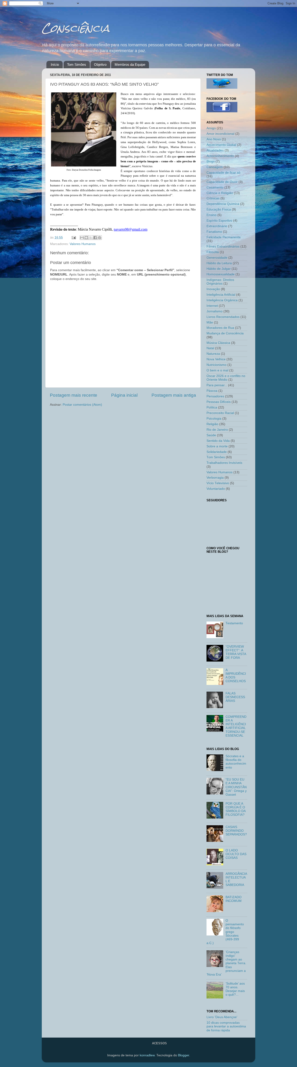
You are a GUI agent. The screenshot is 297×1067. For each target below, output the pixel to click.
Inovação (213, 289)
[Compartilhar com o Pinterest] (99, 237)
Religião (212, 424)
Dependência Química (223, 204)
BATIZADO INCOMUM (234, 899)
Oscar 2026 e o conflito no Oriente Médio (226, 377)
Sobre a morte (217, 446)
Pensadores (215, 396)
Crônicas (213, 198)
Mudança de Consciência (225, 333)
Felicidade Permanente (224, 237)
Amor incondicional (220, 133)
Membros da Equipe (130, 64)
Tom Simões (76, 64)
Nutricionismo (216, 365)
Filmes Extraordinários (223, 246)
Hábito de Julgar (219, 268)
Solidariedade (217, 452)
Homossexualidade (221, 274)
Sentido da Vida (218, 440)
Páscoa (212, 390)
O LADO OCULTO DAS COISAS (236, 854)
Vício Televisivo (218, 483)
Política (212, 407)
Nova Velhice (216, 359)
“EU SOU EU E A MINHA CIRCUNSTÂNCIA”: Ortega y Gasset (236, 787)
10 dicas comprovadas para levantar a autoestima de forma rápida (226, 1026)
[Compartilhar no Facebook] (95, 237)
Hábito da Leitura (219, 263)
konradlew (147, 1055)
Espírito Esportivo (219, 220)
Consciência (76, 28)
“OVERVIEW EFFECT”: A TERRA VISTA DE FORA (236, 652)
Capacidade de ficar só (223, 172)
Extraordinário (217, 226)
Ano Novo (214, 139)
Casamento (215, 187)
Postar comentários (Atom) (82, 404)
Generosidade (217, 257)
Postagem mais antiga (174, 395)
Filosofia (213, 252)
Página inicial (124, 395)
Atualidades (215, 150)
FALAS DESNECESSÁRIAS (235, 697)
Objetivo (100, 64)
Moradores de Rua (220, 328)
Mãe (210, 322)
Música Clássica (218, 343)
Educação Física (219, 209)
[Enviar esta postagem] (73, 237)
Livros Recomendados (223, 317)
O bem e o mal (217, 370)
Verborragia (215, 477)
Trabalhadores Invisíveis (224, 462)
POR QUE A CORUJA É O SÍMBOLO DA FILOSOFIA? (235, 809)
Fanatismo (214, 231)
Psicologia (214, 418)
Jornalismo (215, 311)
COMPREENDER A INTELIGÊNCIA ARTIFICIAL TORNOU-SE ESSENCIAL (236, 726)
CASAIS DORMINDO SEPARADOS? (236, 830)
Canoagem (215, 167)
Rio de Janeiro (217, 429)
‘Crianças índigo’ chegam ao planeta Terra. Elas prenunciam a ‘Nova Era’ (226, 963)
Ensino (211, 215)
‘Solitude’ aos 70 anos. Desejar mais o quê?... (235, 989)
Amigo (211, 128)
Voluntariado (216, 488)
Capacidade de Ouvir (222, 182)
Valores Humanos (83, 244)
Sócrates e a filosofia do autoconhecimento (236, 761)
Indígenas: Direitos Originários (220, 281)
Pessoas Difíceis (219, 402)
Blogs (211, 161)
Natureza (213, 353)
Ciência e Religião (220, 193)
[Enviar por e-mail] (82, 237)
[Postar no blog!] (86, 237)
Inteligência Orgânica (222, 300)
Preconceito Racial (220, 413)
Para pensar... (217, 385)
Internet (212, 306)
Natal (210, 348)
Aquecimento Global (221, 145)
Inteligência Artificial (221, 294)
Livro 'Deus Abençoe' (222, 1017)
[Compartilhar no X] (90, 237)
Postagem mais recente (73, 395)
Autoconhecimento (220, 156)
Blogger (183, 1055)
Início (55, 64)
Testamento (234, 623)
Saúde (211, 435)
